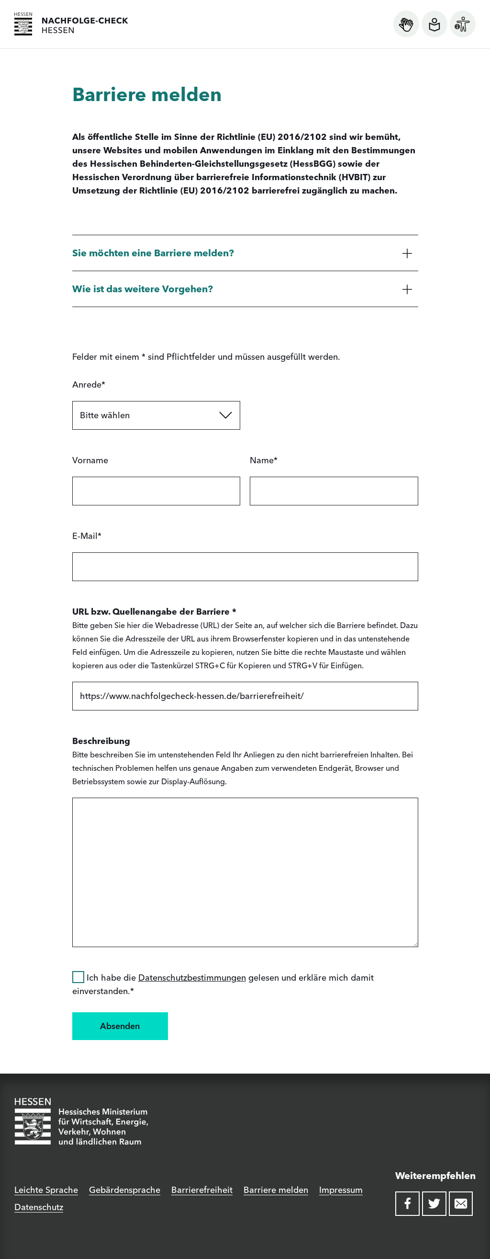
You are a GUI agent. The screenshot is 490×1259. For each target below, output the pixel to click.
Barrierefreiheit (202, 1189)
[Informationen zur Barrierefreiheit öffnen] (463, 24)
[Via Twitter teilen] (434, 1203)
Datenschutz (38, 1207)
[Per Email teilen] (461, 1203)
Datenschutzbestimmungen (192, 977)
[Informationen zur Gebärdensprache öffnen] (406, 24)
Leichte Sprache (46, 1189)
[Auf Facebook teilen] (407, 1203)
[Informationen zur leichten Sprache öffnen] (434, 24)
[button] (245, 252)
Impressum (341, 1189)
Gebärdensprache (124, 1189)
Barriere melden (276, 1189)
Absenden (120, 1025)
